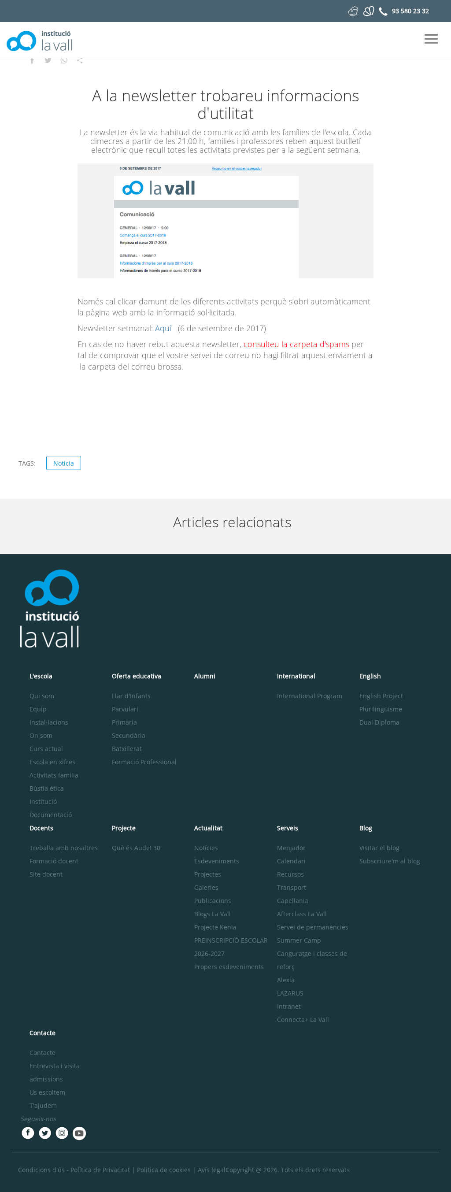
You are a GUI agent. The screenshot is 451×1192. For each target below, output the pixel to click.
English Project (381, 696)
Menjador (291, 848)
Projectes (207, 874)
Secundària (128, 735)
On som (41, 735)
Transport (291, 887)
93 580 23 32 (410, 11)
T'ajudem (43, 1105)
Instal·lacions (49, 722)
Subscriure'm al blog (389, 861)
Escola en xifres (52, 762)
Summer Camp (299, 940)
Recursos (290, 874)
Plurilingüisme (380, 709)
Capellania (292, 900)
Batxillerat (127, 748)
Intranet (289, 1006)
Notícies (206, 848)
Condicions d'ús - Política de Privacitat (74, 1170)
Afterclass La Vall (302, 914)
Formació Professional (144, 762)
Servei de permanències (312, 927)
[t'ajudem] (353, 10)
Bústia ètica (47, 788)
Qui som (42, 696)
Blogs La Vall (212, 914)
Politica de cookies (164, 1170)
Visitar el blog (379, 848)
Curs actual (46, 748)
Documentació (51, 815)
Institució (43, 801)
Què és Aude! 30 (136, 848)
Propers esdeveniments (229, 966)
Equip (38, 709)
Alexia (286, 980)
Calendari (291, 861)
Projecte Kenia (215, 927)
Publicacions (212, 900)
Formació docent (54, 861)
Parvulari (125, 709)
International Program (309, 696)
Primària (124, 722)
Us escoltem (47, 1092)
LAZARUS (290, 993)
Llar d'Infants (131, 696)
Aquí (164, 328)
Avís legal (212, 1170)
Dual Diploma (379, 722)
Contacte (42, 1052)
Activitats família (54, 775)
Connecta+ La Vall (303, 1019)
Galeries (206, 887)
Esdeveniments (216, 861)
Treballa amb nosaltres (64, 848)
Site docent (46, 874)
